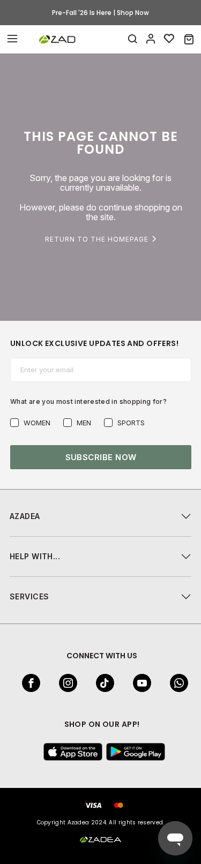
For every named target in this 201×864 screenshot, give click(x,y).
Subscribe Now (101, 457)
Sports (131, 422)
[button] (189, 39)
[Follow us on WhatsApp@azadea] (175, 683)
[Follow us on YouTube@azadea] (138, 683)
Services (29, 596)
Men (84, 422)
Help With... (35, 556)
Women (37, 422)
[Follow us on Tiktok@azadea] (101, 683)
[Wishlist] (169, 39)
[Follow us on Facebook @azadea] (27, 683)
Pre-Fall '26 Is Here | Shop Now (100, 12)
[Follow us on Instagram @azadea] (64, 683)
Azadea (25, 516)
